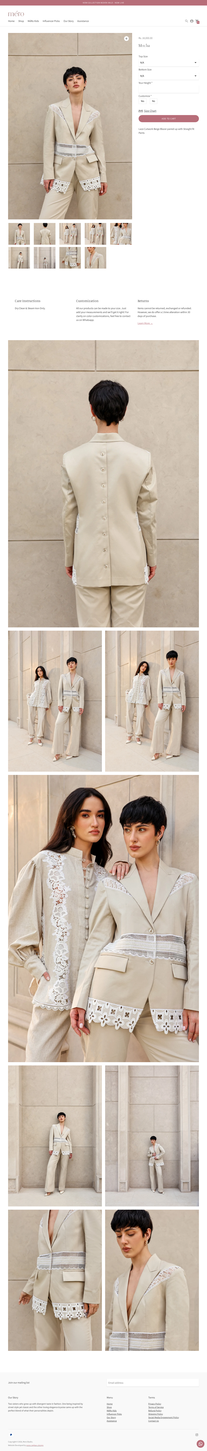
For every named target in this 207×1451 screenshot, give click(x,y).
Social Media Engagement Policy (163, 1417)
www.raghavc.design (35, 1445)
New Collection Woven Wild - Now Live (103, 2)
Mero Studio (27, 1441)
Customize (145, 96)
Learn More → (145, 323)
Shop (21, 21)
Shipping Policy (155, 1414)
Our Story (69, 21)
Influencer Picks (51, 21)
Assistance (83, 21)
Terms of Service (156, 1407)
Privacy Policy (154, 1403)
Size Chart (150, 111)
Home (11, 21)
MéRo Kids (33, 21)
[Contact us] (200, 1444)
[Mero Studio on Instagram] (197, 1434)
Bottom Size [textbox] (145, 69)
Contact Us (153, 1420)
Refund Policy (154, 1410)
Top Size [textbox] (143, 56)
